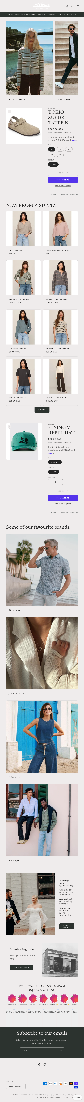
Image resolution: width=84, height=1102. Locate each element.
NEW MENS (64, 100)
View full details (68, 194)
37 (52, 149)
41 (60, 155)
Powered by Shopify (47, 1094)
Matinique (14, 861)
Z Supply (13, 777)
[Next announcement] (79, 14)
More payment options (63, 186)
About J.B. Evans (21, 967)
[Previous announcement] (4, 14)
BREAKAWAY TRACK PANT (56, 398)
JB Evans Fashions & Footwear (29, 1094)
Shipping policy (55, 1097)
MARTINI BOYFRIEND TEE (19, 398)
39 (69, 149)
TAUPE (53, 164)
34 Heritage (14, 610)
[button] (5, 6)
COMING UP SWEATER (17, 348)
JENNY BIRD (15, 694)
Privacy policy (73, 1094)
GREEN (53, 472)
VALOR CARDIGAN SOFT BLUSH (58, 250)
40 (52, 155)
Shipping (51, 132)
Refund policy (61, 1094)
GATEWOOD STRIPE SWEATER (57, 348)
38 (60, 149)
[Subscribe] (61, 1050)
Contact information (71, 1097)
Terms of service (42, 1097)
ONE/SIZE (55, 462)
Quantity (51, 477)
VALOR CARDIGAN (16, 250)
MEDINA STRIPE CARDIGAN (19, 299)
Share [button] (53, 194)
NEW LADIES (16, 100)
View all (42, 410)
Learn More (65, 926)
